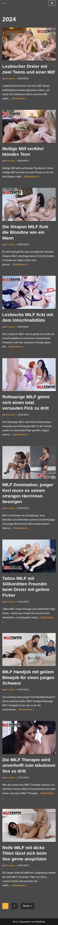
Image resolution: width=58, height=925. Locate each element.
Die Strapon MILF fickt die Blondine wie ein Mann (25, 232)
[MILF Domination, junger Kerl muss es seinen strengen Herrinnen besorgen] (29, 462)
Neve (15, 921)
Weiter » (27, 906)
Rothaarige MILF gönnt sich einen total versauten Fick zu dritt (25, 402)
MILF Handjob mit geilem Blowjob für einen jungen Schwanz (28, 677)
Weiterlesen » (19, 98)
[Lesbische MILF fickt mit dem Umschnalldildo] (29, 292)
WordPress (40, 921)
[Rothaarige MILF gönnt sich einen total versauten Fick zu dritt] (29, 374)
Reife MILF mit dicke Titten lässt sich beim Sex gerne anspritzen (24, 853)
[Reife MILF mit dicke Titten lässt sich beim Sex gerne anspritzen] (29, 825)
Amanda (10, 78)
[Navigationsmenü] (52, 3)
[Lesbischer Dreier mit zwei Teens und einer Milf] (29, 44)
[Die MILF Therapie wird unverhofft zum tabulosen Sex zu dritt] (29, 737)
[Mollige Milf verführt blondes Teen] (29, 126)
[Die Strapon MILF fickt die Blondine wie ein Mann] (29, 204)
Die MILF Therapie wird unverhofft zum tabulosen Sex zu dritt (28, 765)
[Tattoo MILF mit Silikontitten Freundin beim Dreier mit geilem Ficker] (29, 556)
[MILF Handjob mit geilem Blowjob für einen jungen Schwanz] (29, 649)
